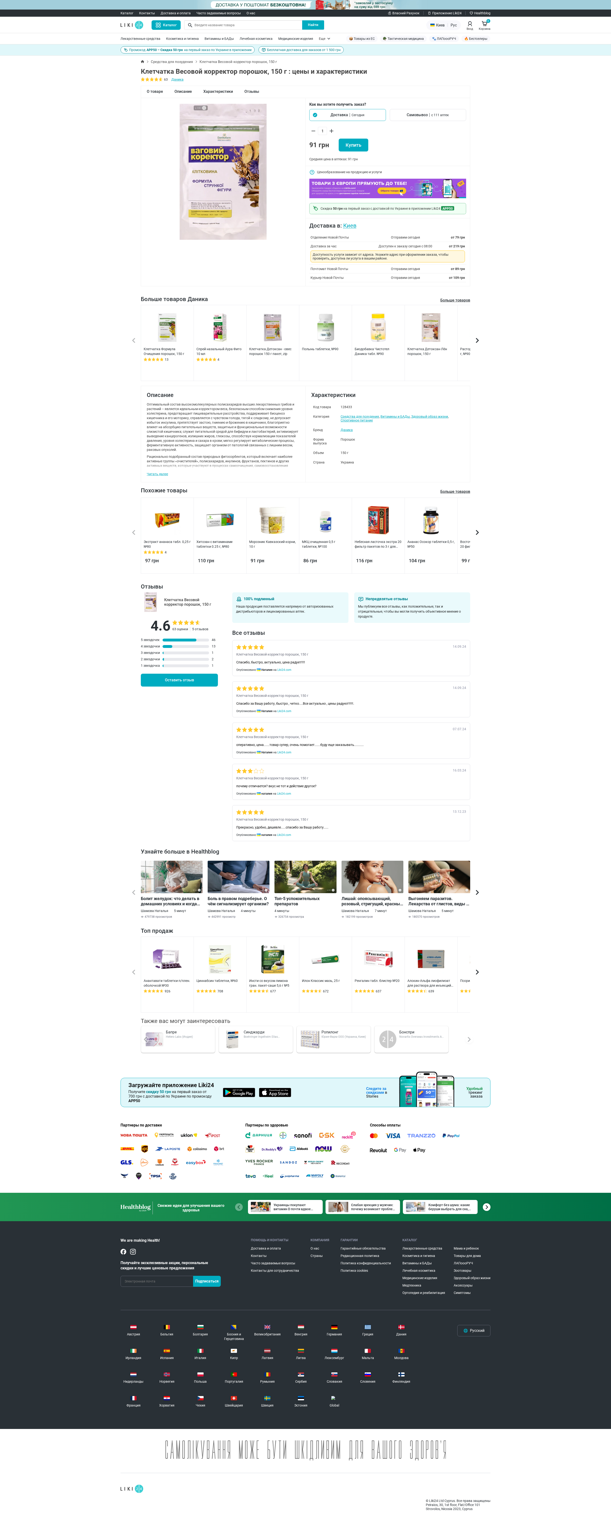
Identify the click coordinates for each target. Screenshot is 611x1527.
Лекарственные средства (140, 39)
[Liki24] (132, 1489)
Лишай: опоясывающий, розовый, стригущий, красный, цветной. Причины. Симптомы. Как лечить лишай (372, 901)
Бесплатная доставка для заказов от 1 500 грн (304, 50)
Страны (317, 1256)
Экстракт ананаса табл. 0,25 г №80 (167, 544)
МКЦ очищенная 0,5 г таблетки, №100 (318, 544)
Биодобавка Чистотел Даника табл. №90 (372, 351)
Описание (183, 91)
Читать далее (157, 474)
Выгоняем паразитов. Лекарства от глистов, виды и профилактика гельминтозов (438, 901)
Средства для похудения (172, 62)
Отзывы (251, 91)
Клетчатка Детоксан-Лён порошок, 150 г (427, 351)
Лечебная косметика (256, 39)
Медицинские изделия (295, 39)
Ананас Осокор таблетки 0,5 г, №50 (431, 544)
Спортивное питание (357, 420)
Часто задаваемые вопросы (218, 13)
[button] (347, 115)
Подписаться (207, 1281)
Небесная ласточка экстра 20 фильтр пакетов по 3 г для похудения (378, 544)
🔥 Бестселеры (475, 39)
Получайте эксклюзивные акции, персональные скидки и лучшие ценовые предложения (164, 1265)
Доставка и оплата (176, 13)
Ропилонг (329, 1032)
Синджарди (254, 1032)
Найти (313, 25)
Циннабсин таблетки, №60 (217, 981)
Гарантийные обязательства (363, 1248)
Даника (177, 79)
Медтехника (411, 1285)
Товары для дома (467, 1256)
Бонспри (406, 1032)
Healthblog (482, 13)
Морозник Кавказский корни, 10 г (272, 544)
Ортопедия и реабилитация (423, 1293)
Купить (353, 145)
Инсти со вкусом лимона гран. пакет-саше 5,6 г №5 (269, 983)
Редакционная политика (360, 1256)
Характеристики (218, 91)
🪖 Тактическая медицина (403, 39)
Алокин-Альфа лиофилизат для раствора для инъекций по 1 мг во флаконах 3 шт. (429, 983)
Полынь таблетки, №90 (320, 349)
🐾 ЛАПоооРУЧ (444, 39)
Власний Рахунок (406, 13)
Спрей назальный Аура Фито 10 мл (219, 351)
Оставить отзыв (179, 680)
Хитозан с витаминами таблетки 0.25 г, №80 (214, 544)
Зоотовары (462, 1270)
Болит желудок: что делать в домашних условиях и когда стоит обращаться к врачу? (170, 901)
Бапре (171, 1032)
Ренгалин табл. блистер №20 (377, 981)
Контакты (147, 13)
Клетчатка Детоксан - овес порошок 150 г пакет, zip (270, 351)
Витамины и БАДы (219, 39)
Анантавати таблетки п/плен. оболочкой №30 (167, 983)
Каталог (127, 13)
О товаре (155, 91)
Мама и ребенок (466, 1248)
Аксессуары (463, 1285)
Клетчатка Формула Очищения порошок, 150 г (164, 351)
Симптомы (462, 1293)
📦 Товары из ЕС (362, 39)
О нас (251, 13)
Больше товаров (455, 300)
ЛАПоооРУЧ (463, 1263)
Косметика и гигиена (182, 39)
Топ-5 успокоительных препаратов (297, 901)
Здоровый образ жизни (429, 416)
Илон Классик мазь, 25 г (321, 981)
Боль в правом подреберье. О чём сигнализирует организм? (238, 901)
